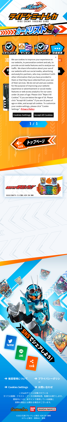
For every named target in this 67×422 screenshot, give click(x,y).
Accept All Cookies (43, 115)
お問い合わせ (45, 387)
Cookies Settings (18, 387)
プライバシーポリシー (49, 380)
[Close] (56, 57)
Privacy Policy (27, 109)
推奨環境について (18, 378)
